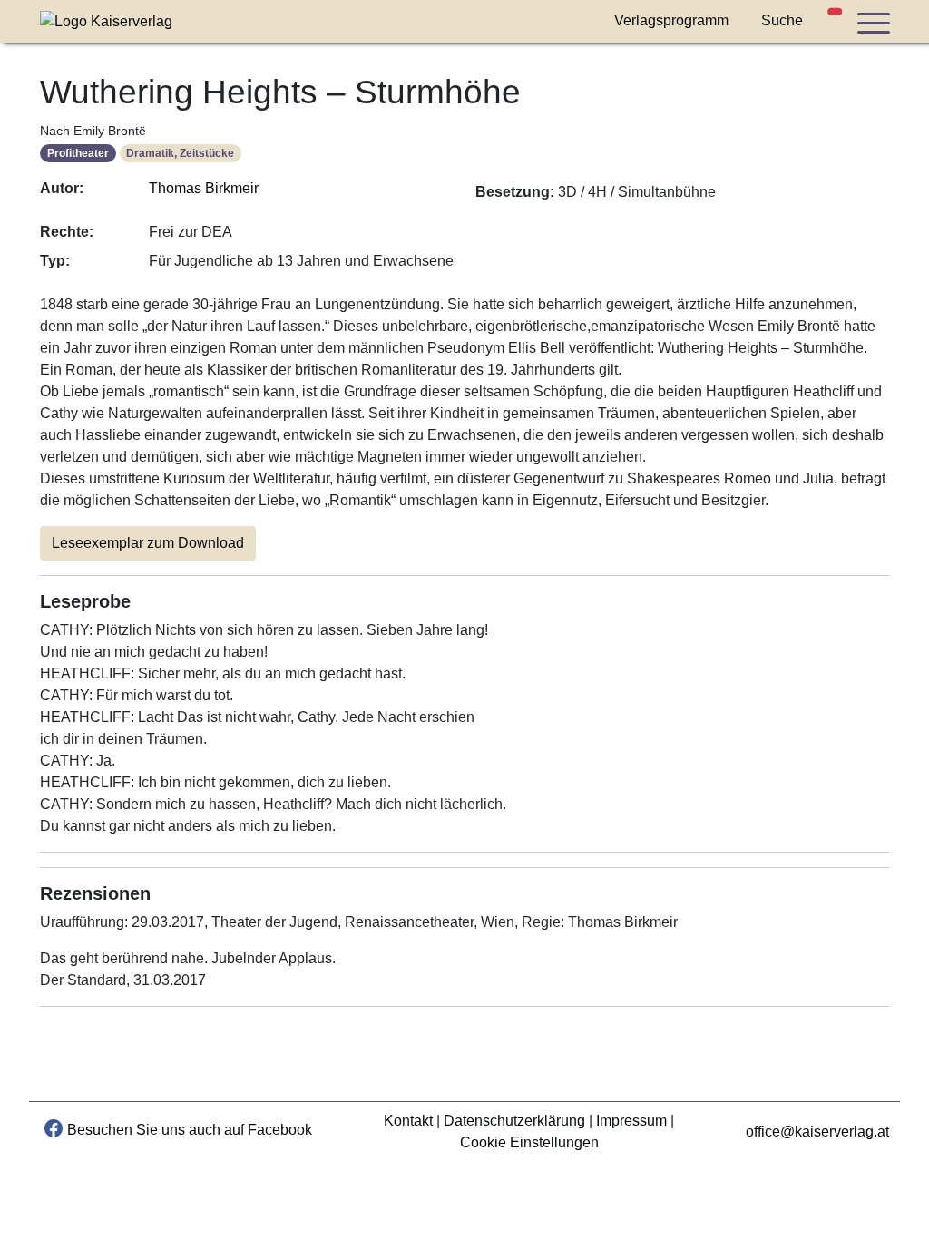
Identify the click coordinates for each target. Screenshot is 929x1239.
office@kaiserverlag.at (817, 1131)
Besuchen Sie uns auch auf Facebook (189, 1129)
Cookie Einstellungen (529, 1142)
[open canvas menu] (872, 22)
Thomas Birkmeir (204, 188)
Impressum (631, 1120)
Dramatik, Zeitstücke (180, 153)
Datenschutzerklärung (514, 1120)
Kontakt (408, 1120)
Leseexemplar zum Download (148, 543)
